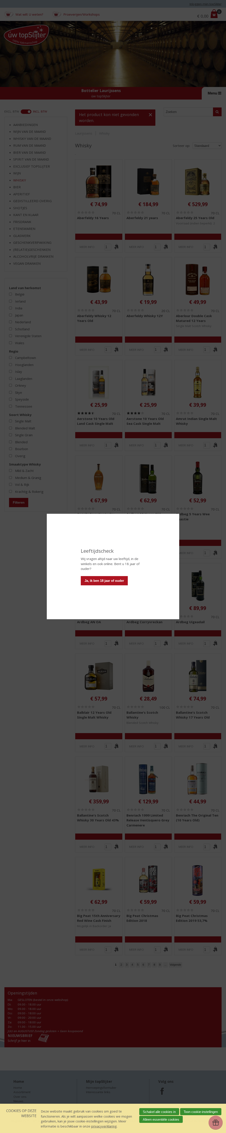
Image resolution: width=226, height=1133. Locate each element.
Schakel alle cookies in (159, 1112)
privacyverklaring (104, 1126)
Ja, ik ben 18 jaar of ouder (104, 580)
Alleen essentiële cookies (161, 1119)
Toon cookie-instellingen (201, 1112)
